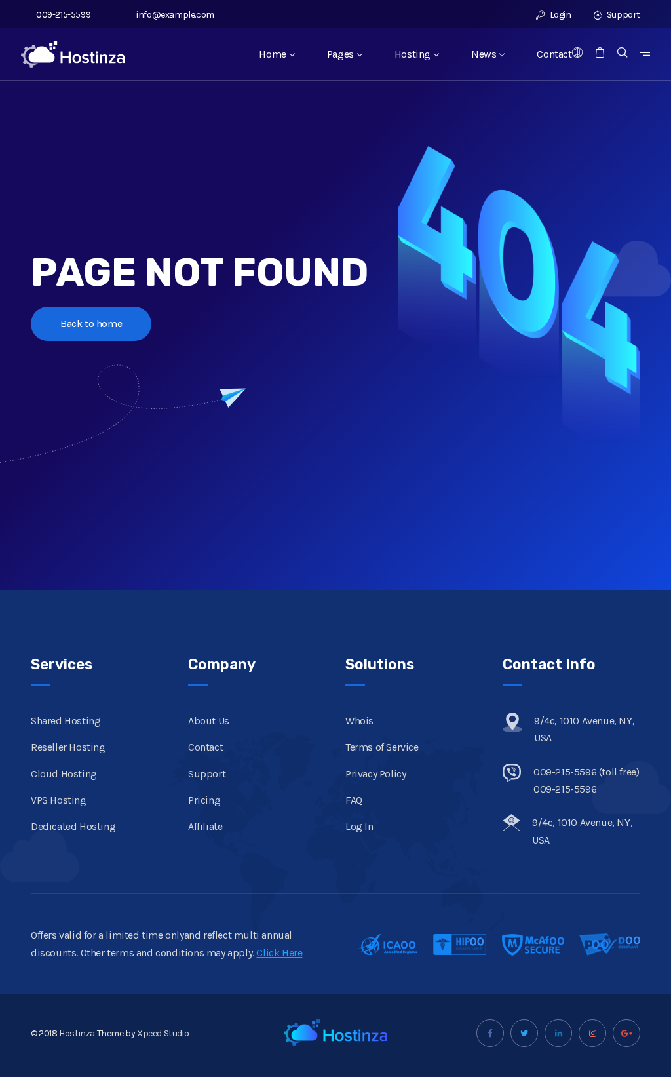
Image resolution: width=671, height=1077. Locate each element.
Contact (554, 54)
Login (559, 14)
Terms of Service (382, 747)
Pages (340, 54)
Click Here (279, 953)
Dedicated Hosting (73, 826)
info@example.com (175, 14)
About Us (208, 721)
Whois (359, 721)
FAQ (353, 800)
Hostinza (77, 1033)
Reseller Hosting (68, 747)
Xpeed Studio (163, 1033)
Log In (359, 826)
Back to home (91, 323)
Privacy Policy (375, 774)
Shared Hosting (65, 721)
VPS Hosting (58, 800)
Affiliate (205, 826)
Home (272, 54)
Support (622, 14)
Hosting (412, 54)
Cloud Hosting (64, 774)
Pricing (204, 800)
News (483, 54)
